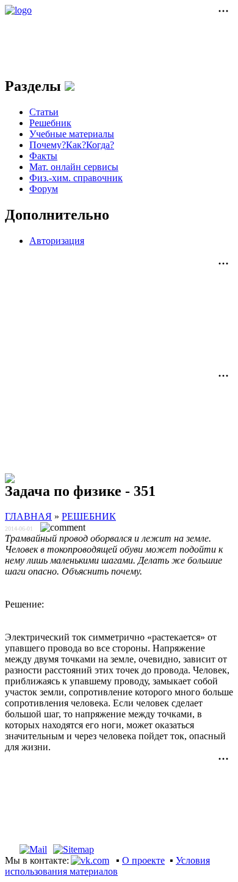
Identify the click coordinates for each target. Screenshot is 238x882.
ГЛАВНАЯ (28, 516)
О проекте (143, 860)
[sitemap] (73, 849)
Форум (43, 189)
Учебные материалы (71, 134)
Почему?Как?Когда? (71, 145)
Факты (43, 156)
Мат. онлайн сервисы (73, 167)
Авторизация (56, 240)
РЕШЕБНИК (89, 516)
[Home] (10, 849)
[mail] (33, 849)
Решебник (50, 123)
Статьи (44, 112)
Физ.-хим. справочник (76, 178)
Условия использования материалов (107, 866)
